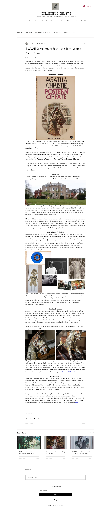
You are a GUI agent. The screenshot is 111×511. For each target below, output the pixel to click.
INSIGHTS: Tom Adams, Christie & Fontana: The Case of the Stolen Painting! (81, 452)
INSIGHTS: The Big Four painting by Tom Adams (55, 452)
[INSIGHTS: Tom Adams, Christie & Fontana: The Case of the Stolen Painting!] (82, 442)
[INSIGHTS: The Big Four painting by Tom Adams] (55, 442)
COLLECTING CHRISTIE (56, 13)
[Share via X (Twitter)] (30, 418)
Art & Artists (57, 32)
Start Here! (29, 32)
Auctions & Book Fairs (69, 32)
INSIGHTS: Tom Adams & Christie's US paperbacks (26, 452)
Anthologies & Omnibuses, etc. (43, 32)
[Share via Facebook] (26, 418)
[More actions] (85, 44)
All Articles (20, 32)
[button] (91, 32)
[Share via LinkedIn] (34, 418)
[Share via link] (38, 418)
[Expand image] (40, 345)
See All (92, 432)
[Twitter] (57, 500)
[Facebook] (54, 500)
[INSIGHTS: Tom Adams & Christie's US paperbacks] (29, 442)
